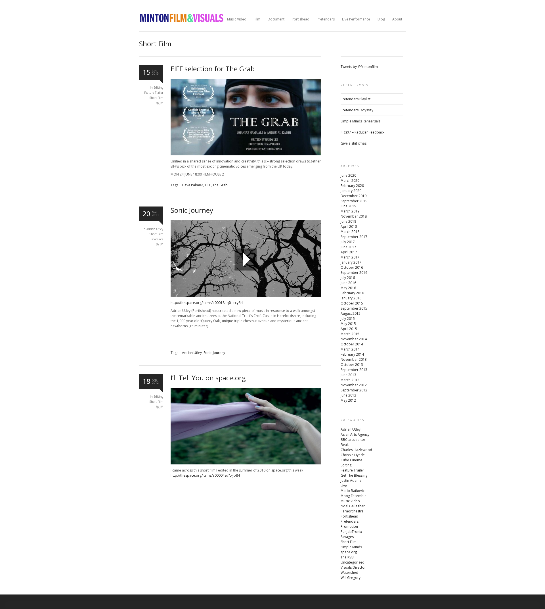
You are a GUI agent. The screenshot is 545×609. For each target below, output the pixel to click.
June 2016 (348, 282)
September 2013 (354, 369)
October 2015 (352, 303)
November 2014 (354, 339)
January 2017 (351, 262)
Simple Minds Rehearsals (360, 121)
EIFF (208, 185)
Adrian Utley (154, 229)
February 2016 (352, 293)
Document (276, 19)
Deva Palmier (192, 185)
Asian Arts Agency (355, 434)
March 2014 (350, 349)
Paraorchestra (352, 511)
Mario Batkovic (352, 490)
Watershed (349, 572)
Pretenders (326, 19)
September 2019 (354, 201)
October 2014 (352, 344)
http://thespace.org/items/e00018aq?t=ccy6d (207, 302)
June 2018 (348, 221)
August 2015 (350, 313)
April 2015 (349, 328)
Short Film (156, 98)
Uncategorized (352, 562)
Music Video (236, 19)
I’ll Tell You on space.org (208, 377)
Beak (345, 444)
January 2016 (351, 298)
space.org (157, 239)
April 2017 (349, 252)
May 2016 (348, 287)
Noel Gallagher (353, 506)
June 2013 (348, 374)
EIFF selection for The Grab (213, 68)
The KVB (347, 557)
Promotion (349, 526)
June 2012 (348, 395)
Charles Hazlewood (356, 449)
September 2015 (354, 308)
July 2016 (348, 277)
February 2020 (352, 185)
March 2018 (350, 231)
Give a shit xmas (353, 143)
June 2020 (348, 175)
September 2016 (354, 272)
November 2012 (354, 385)
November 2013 (354, 359)
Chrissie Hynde (353, 454)
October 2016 (352, 267)
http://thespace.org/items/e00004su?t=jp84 (205, 475)
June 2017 (348, 247)
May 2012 (348, 400)
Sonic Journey (192, 210)
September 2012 (354, 390)
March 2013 (350, 380)
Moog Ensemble (353, 495)
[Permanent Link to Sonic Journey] (246, 295)
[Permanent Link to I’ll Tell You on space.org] (246, 463)
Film (257, 19)
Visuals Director (353, 567)
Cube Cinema (351, 460)
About (397, 19)
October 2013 (352, 364)
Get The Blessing (354, 475)
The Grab (220, 185)
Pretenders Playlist (355, 99)
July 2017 (348, 241)
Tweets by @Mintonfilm (359, 66)
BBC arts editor (353, 439)
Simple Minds (351, 547)
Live (344, 485)
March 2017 (350, 257)
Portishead (300, 19)
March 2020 (350, 180)
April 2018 (349, 226)
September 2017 (354, 236)
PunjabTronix (351, 531)
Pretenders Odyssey (357, 110)
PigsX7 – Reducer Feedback (362, 132)
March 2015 (350, 333)
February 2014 (352, 354)
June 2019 (348, 206)
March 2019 (350, 211)
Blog (381, 19)
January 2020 (351, 190)
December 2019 (353, 195)
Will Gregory (350, 577)
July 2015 (348, 318)
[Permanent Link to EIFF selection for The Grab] (246, 154)
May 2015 (348, 323)
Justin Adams (351, 480)
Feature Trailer (153, 93)
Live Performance (356, 19)
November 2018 (354, 216)
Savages (347, 536)
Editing (158, 87)
